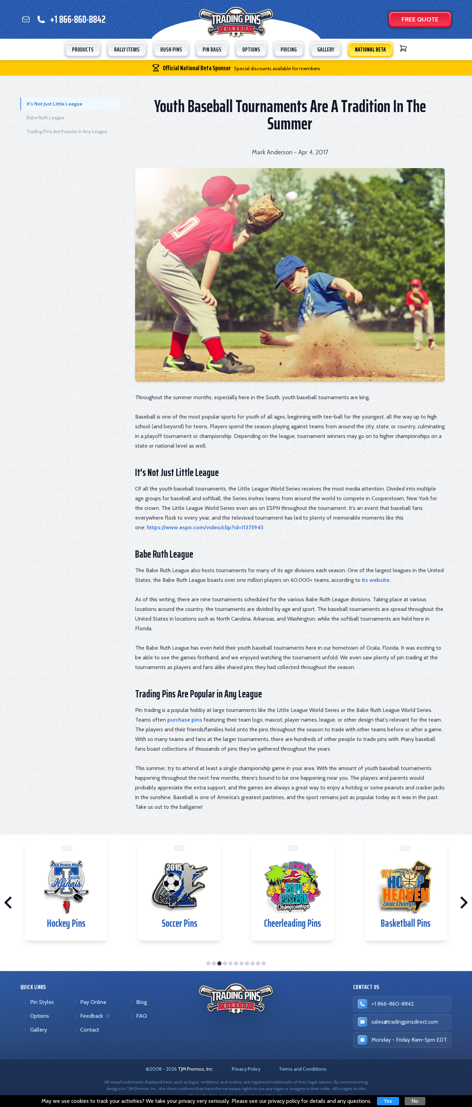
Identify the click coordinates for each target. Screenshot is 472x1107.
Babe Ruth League (45, 118)
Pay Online (93, 1002)
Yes (388, 1101)
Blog (141, 1002)
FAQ (141, 1016)
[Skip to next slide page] (463, 902)
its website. (376, 580)
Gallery (38, 1029)
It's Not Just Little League (54, 104)
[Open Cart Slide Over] (403, 48)
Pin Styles (42, 1002)
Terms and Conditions (303, 1069)
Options (39, 1016)
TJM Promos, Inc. (196, 1069)
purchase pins (184, 719)
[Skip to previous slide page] (8, 902)
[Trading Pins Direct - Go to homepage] (236, 998)
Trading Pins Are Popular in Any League (67, 131)
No (415, 1101)
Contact (89, 1029)
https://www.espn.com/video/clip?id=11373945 (205, 527)
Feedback (93, 1017)
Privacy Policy (246, 1069)
